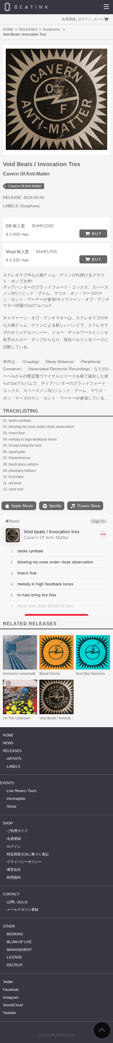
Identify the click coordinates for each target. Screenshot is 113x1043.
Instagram (11, 998)
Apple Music (21, 505)
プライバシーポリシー (24, 862)
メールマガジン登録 (22, 910)
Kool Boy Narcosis (90, 674)
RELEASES (28, 30)
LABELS (13, 767)
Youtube (9, 1013)
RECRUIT (15, 965)
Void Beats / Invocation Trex (61, 718)
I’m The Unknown (16, 718)
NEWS (8, 743)
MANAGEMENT (19, 950)
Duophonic (51, 30)
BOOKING (15, 934)
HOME (8, 30)
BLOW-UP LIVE (19, 942)
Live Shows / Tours (22, 791)
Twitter (8, 982)
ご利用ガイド (17, 831)
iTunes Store (88, 505)
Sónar (12, 806)
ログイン (85, 19)
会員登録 (69, 19)
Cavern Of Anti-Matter (25, 186)
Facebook (11, 990)
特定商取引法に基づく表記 (28, 854)
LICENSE (14, 957)
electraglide (16, 799)
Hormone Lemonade (19, 674)
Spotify (54, 505)
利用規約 (14, 877)
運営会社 (14, 870)
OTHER (9, 926)
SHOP (8, 823)
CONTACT (11, 894)
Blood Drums (49, 674)
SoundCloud (13, 1005)
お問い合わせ (17, 902)
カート (99, 19)
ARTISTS (14, 759)
